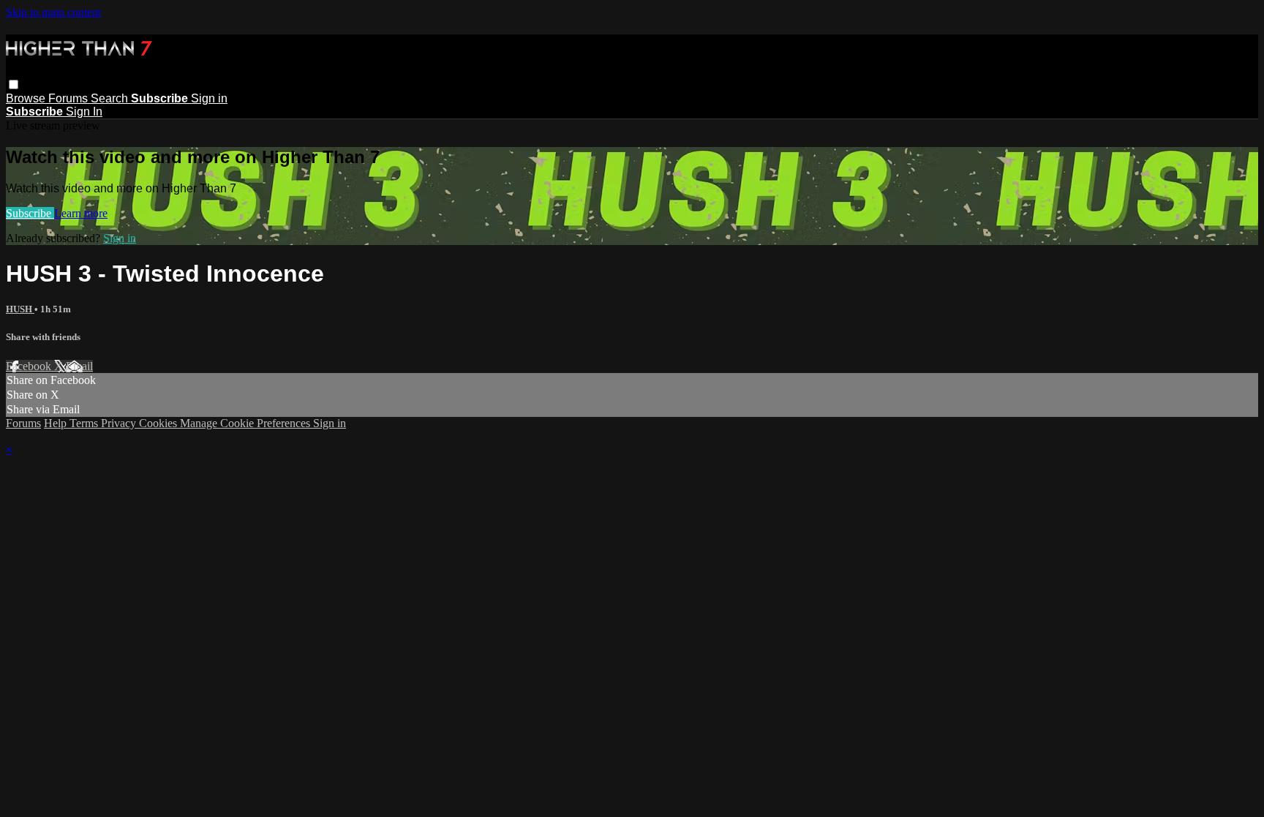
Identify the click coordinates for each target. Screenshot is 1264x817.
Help (56, 423)
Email (79, 366)
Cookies (159, 423)
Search (111, 98)
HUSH (20, 309)
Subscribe (30, 213)
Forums (69, 98)
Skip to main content (53, 12)
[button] (13, 84)
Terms (85, 423)
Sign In (84, 111)
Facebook (30, 366)
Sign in (209, 98)
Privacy (120, 423)
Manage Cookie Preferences (246, 423)
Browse (27, 98)
